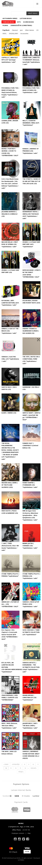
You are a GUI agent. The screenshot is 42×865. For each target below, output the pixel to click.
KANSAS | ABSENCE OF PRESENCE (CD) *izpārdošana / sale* (31, 151)
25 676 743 (26, 830)
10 (33, 764)
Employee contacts (18, 833)
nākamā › (34, 768)
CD (37, 30)
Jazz (21, 30)
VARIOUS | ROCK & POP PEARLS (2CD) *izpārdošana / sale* (31, 604)
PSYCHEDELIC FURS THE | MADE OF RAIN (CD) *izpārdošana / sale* (31, 90)
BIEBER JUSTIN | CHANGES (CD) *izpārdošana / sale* (30, 545)
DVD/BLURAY (13, 33)
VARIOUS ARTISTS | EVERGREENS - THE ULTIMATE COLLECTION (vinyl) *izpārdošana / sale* (31, 667)
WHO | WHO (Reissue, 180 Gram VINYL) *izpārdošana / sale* (9, 725)
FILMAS (5, 25)
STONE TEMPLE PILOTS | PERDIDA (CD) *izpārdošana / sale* (31, 576)
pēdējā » (21, 772)
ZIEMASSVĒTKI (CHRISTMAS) (21, 25)
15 (20, 768)
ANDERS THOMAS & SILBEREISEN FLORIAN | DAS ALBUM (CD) (31, 331)
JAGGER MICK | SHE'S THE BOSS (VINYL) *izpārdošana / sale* (30, 725)
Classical (15, 30)
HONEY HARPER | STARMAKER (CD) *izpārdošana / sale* (30, 485)
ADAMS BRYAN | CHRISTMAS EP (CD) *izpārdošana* (29, 697)
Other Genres (29, 30)
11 (38, 764)
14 (15, 768)
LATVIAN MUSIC (26, 18)
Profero (22, 860)
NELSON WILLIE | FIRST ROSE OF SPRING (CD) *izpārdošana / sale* (10, 244)
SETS (19, 22)
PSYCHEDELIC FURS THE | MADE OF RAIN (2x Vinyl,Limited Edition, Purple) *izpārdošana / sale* (10, 92)
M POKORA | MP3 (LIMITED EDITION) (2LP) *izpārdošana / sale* (10, 303)
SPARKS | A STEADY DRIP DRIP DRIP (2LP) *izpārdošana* (31, 244)
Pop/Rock (6, 30)
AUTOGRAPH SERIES (10, 18)
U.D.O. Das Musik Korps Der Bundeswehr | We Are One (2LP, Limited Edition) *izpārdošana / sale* (10, 183)
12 (6, 768)
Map (29, 833)
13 (11, 768)
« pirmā (5, 764)
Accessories (24, 33)
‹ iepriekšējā (15, 764)
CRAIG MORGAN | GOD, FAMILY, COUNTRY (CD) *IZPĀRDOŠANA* (10, 697)
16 (25, 768)
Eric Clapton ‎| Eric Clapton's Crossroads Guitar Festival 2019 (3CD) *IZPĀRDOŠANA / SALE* (10, 634)
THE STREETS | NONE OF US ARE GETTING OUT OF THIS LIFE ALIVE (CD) (31, 181)
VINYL (5, 33)
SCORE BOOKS (28, 22)
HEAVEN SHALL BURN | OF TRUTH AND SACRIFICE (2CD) (10, 485)
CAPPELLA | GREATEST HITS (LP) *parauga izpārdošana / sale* (10, 60)
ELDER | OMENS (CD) (9, 413)
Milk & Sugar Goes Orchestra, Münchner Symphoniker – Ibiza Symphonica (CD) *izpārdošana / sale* (30, 515)
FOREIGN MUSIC (9, 22)
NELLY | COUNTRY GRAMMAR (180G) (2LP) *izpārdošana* (31, 123)
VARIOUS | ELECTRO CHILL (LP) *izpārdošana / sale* (10, 359)
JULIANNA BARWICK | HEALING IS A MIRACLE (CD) (9, 214)
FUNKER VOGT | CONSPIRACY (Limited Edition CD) (30, 445)
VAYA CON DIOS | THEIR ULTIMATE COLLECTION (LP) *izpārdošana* (31, 632)
